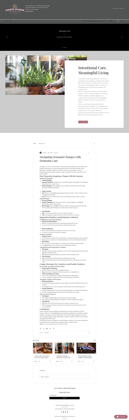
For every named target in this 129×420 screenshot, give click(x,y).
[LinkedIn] (65, 412)
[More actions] (88, 153)
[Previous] (7, 37)
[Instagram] (111, 21)
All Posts (34, 143)
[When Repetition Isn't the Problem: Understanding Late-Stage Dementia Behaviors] (86, 348)
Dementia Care (42, 143)
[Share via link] (50, 328)
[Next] (121, 37)
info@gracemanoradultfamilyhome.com (91, 20)
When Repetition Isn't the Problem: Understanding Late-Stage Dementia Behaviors (85, 356)
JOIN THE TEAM (29, 11)
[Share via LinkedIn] (47, 328)
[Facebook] (109, 21)
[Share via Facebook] (40, 328)
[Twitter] (63, 412)
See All (94, 340)
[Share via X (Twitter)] (43, 328)
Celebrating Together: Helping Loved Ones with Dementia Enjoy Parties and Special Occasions (63, 356)
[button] (94, 143)
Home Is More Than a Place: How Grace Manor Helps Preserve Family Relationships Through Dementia (42, 356)
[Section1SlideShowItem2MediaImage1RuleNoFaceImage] (64, 47)
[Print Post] (53, 328)
